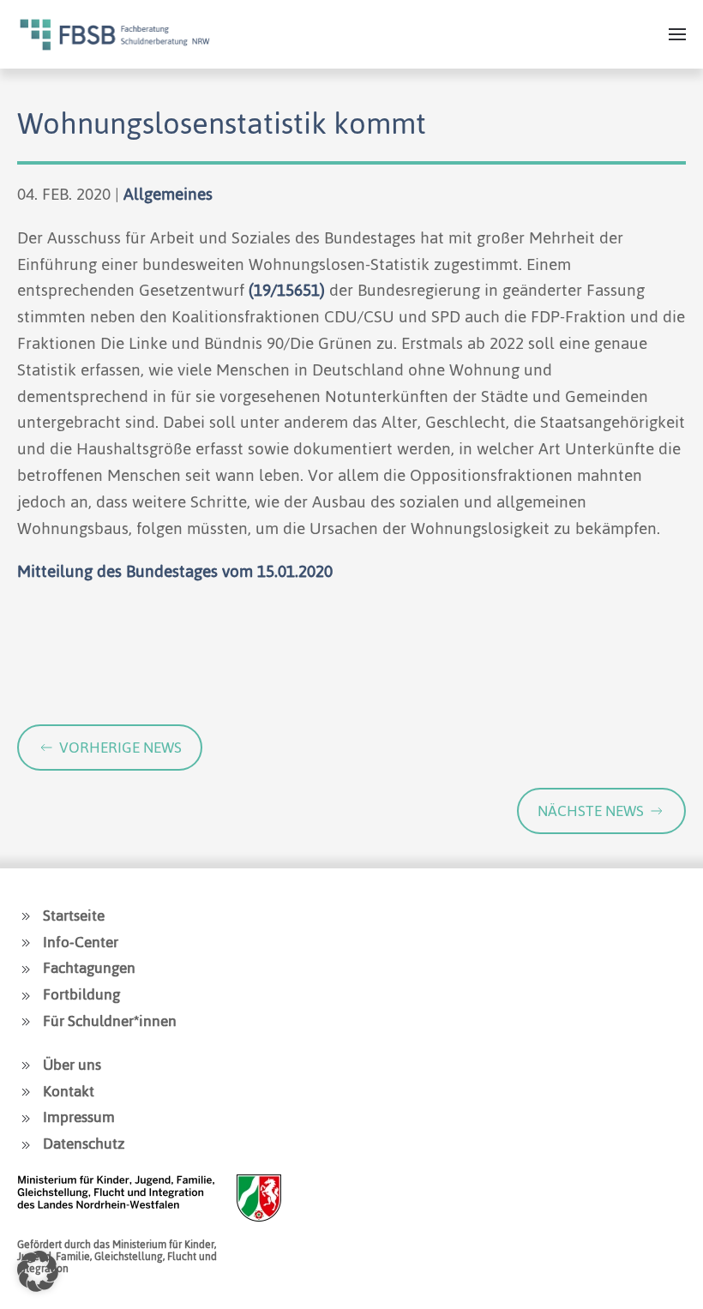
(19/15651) (287, 290)
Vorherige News (120, 747)
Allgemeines (168, 194)
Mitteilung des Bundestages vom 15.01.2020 (175, 571)
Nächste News (591, 811)
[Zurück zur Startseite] (115, 34)
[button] (677, 34)
